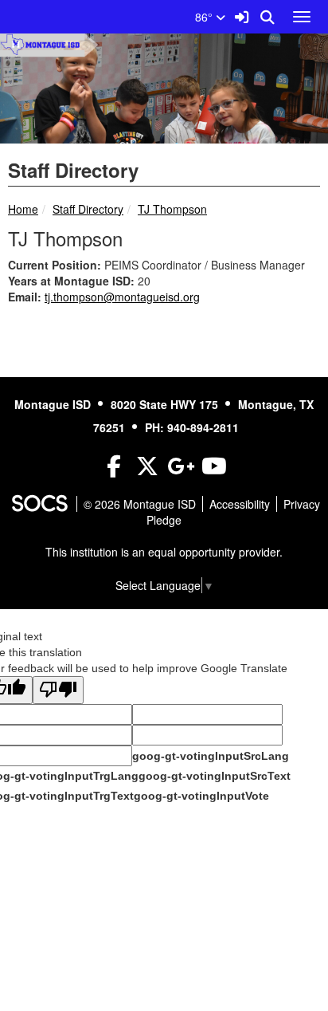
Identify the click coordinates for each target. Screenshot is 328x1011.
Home (23, 209)
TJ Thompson (172, 209)
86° (205, 17)
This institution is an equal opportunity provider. (164, 552)
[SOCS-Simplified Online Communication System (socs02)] (39, 504)
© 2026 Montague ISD (140, 504)
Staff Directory (88, 209)
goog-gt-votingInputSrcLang (210, 755)
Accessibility (239, 504)
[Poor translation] (58, 690)
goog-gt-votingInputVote (201, 795)
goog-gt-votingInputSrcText (215, 775)
